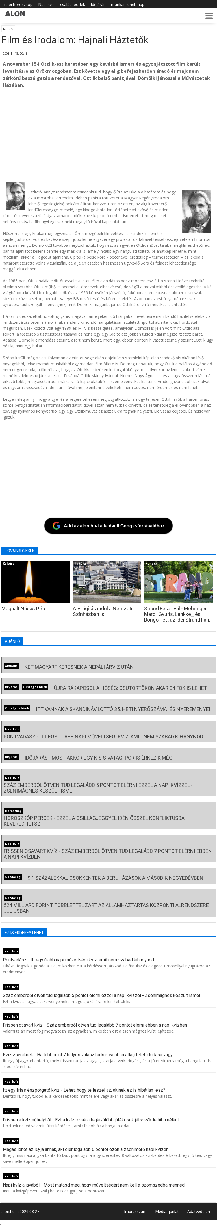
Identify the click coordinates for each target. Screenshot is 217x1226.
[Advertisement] (108, 135)
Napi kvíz (46, 4)
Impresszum (135, 1211)
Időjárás (98, 4)
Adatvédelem (199, 1211)
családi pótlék (72, 4)
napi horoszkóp (18, 4)
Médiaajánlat (167, 1211)
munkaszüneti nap (127, 4)
